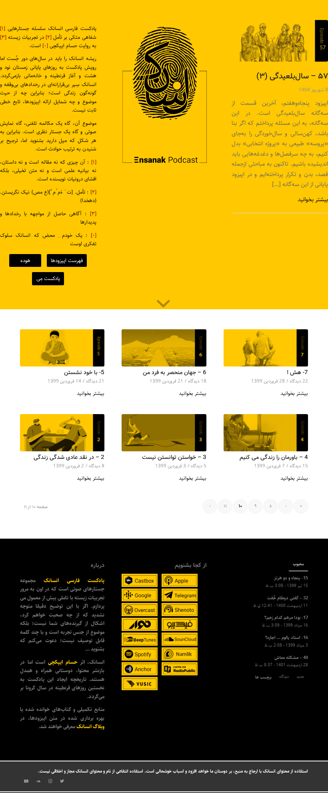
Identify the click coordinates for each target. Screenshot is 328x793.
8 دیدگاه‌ (96, 466)
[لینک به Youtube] (26, 781)
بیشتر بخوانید (313, 199)
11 (225, 506)
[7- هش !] (266, 347)
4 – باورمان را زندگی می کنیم (274, 457)
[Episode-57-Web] (280, 41)
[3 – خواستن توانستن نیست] (164, 432)
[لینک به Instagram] (50, 781)
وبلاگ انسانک (90, 727)
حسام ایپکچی (62, 662)
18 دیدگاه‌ (197, 381)
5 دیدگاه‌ (198, 466)
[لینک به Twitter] (62, 781)
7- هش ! (297, 372)
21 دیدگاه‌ (95, 381)
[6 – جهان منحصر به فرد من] (164, 347)
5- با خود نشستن (84, 372)
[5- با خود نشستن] (62, 347)
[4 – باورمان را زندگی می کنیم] (266, 432)
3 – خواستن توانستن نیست (174, 457)
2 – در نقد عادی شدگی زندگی (69, 457)
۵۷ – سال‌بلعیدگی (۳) (292, 76)
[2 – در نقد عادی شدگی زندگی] (62, 432)
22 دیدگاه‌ (299, 381)
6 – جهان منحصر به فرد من (174, 372)
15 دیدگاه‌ (299, 466)
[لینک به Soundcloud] (38, 781)
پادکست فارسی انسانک (74, 581)
